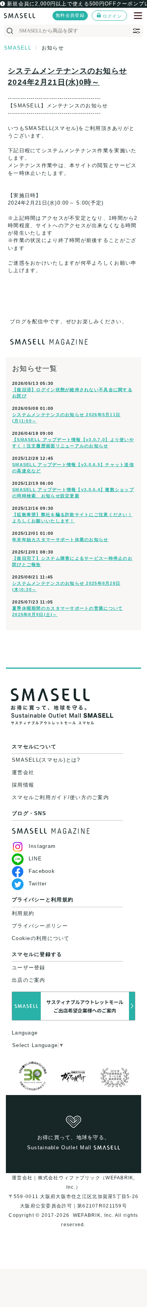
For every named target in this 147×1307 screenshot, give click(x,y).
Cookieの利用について (41, 938)
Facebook (42, 871)
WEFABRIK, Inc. (92, 1215)
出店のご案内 (28, 980)
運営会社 (23, 772)
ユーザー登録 (28, 967)
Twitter (38, 884)
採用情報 (23, 785)
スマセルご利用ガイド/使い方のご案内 (60, 797)
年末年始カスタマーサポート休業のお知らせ (60, 539)
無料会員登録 (70, 15)
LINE (35, 859)
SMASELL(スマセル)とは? (46, 760)
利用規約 (23, 913)
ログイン (112, 16)
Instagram (42, 846)
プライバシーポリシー (40, 926)
